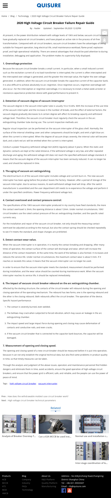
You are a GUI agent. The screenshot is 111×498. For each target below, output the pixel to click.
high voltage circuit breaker (23, 383)
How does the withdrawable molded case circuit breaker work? (38, 396)
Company (26, 479)
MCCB (5, 483)
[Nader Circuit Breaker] (55, 5)
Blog (12, 16)
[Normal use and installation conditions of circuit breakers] (92, 424)
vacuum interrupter (47, 383)
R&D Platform (48, 479)
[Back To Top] (104, 40)
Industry (26, 483)
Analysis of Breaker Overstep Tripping (21, 436)
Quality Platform (49, 483)
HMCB (5, 493)
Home (4, 16)
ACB (4, 479)
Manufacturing (49, 486)
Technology (23, 16)
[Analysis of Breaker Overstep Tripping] (19, 424)
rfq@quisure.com (77, 486)
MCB (4, 489)
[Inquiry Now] (104, 33)
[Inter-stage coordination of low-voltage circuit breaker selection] (92, 451)
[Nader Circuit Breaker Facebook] (63, 490)
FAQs (24, 486)
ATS (4, 486)
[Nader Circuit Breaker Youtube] (69, 490)
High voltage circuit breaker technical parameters (32, 400)
